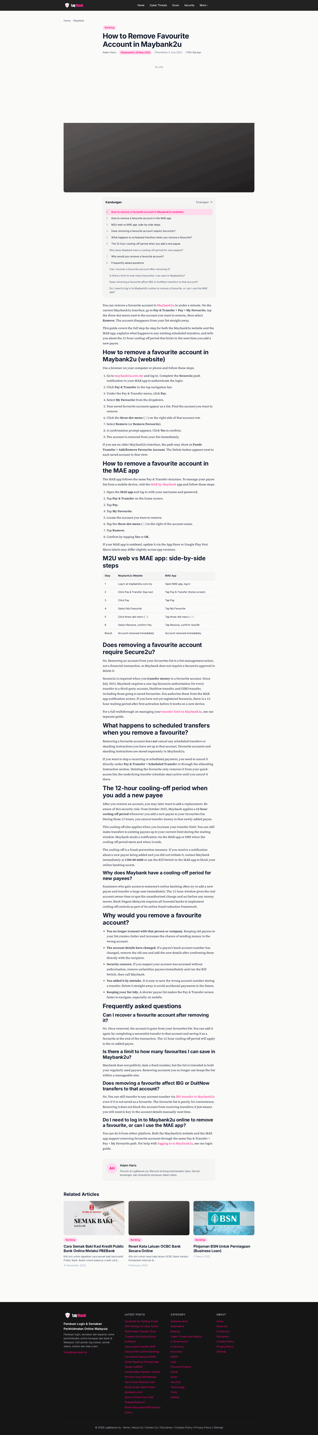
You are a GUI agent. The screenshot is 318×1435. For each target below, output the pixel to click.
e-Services (177, 1346)
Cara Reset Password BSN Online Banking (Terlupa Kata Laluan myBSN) (142, 1361)
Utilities (175, 1397)
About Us (221, 1326)
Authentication (179, 1321)
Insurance (176, 1351)
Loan (173, 1361)
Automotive (177, 1326)
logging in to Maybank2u (175, 1143)
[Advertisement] (159, 94)
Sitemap (221, 1351)
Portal (174, 1371)
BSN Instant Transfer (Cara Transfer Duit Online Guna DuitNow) (140, 1336)
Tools (174, 1392)
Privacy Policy (224, 1346)
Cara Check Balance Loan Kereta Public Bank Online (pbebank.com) (140, 1387)
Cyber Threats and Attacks (186, 1336)
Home (140, 5)
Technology (178, 1387)
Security (189, 5)
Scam (175, 5)
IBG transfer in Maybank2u (195, 1096)
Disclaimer (222, 1336)
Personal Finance (181, 1366)
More (204, 5)
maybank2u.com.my (128, 376)
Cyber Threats (158, 5)
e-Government (179, 1341)
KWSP (174, 1356)
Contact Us (223, 1331)
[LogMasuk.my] (75, 5)
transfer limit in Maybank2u (182, 711)
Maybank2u (165, 305)
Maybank (79, 20)
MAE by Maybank (163, 484)
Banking (109, 27)
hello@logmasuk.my (75, 1352)
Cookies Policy (225, 1341)
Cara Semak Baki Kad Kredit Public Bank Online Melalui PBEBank (94, 1248)
